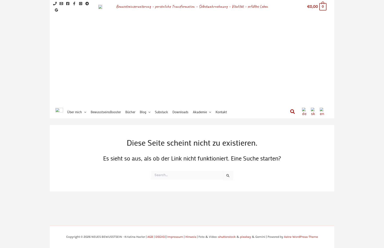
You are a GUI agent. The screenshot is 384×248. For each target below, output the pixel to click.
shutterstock (227, 237)
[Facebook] (68, 3)
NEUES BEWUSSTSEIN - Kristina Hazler (205, 53)
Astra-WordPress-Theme (301, 237)
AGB (150, 237)
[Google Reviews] (56, 10)
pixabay (245, 237)
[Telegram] (87, 3)
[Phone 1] (55, 3)
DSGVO (160, 237)
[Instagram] (80, 3)
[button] (84, 112)
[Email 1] (61, 3)
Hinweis (190, 237)
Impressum (175, 237)
